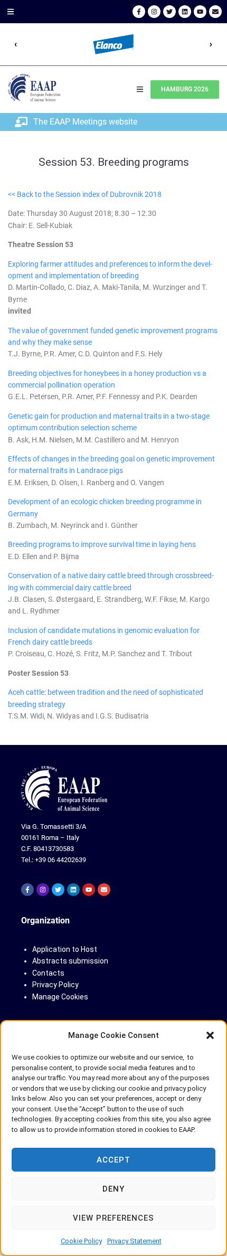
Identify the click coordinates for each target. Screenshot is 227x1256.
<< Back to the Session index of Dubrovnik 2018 (85, 194)
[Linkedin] (184, 11)
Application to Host (64, 949)
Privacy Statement (134, 1241)
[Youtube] (200, 11)
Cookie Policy (81, 1241)
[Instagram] (154, 11)
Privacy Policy (55, 984)
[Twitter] (169, 11)
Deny (113, 1189)
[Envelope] (215, 11)
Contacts (48, 973)
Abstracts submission (70, 961)
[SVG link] (64, 788)
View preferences (113, 1218)
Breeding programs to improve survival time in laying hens (102, 544)
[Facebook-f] (139, 11)
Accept (113, 1160)
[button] (210, 1035)
